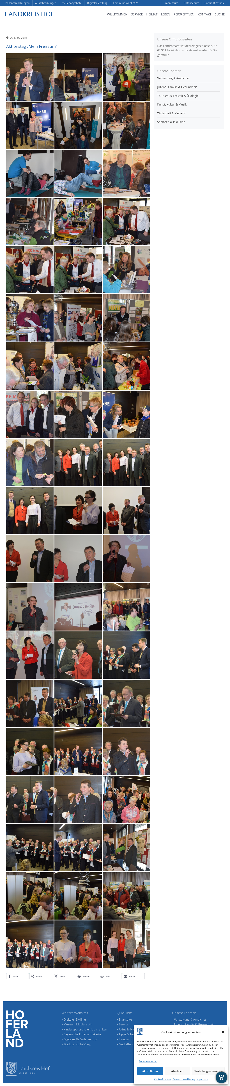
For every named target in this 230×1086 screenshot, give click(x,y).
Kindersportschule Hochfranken (85, 1029)
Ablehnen (177, 1071)
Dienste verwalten (148, 1061)
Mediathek (126, 1044)
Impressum (202, 1079)
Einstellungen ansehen (208, 1071)
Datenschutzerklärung (183, 1079)
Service (123, 1024)
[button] (223, 1032)
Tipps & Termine (130, 1034)
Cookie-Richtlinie (162, 1079)
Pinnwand (125, 1039)
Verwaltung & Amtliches (173, 78)
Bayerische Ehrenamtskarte (82, 1034)
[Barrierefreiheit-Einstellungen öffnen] (221, 1077)
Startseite (125, 1019)
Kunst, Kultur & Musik (172, 104)
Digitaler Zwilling (75, 1019)
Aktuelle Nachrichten (133, 1029)
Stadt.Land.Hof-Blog (77, 1044)
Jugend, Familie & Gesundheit (177, 87)
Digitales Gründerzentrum (81, 1039)
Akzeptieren (150, 1071)
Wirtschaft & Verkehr (171, 113)
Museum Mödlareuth (78, 1024)
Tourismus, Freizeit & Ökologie (178, 96)
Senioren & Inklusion (171, 122)
